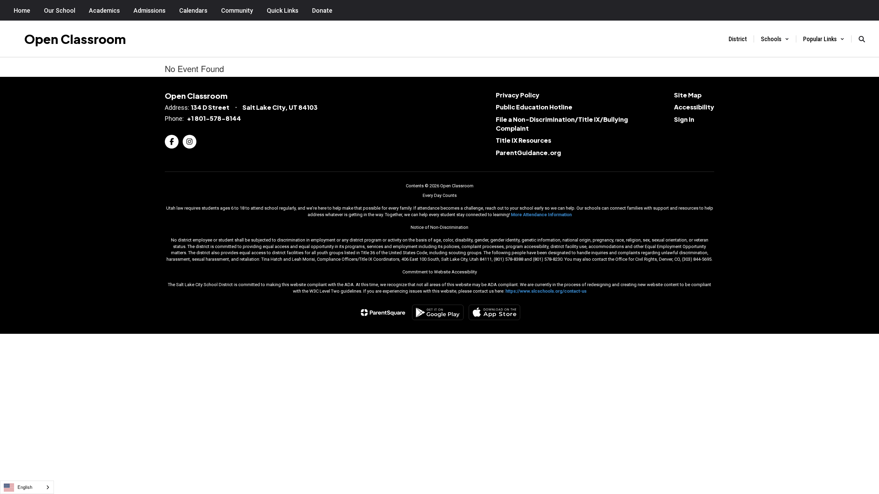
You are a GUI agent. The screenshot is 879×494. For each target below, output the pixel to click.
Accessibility (694, 107)
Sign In (684, 119)
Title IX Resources (523, 140)
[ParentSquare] (383, 312)
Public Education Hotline (534, 107)
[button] (775, 39)
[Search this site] (861, 39)
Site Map (687, 95)
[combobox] (27, 487)
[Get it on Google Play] (438, 312)
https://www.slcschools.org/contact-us (545, 291)
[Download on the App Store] (494, 312)
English (25, 487)
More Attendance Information (541, 214)
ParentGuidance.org (528, 152)
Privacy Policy (517, 95)
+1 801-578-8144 (214, 118)
